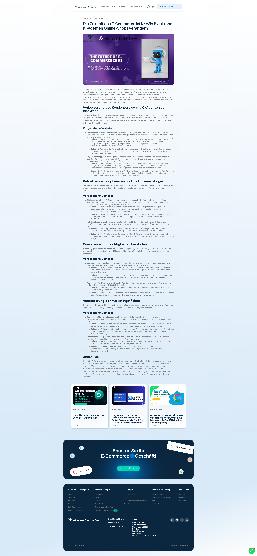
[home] (85, 7)
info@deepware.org (115, 527)
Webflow (98, 497)
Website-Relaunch (102, 504)
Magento (71, 501)
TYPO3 (97, 501)
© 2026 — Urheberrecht (77, 545)
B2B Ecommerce (74, 507)
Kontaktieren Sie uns (116, 519)
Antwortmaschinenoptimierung (135, 501)
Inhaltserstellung (158, 494)
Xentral (71, 504)
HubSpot (155, 504)
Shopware (72, 497)
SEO (154, 501)
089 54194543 (113, 523)
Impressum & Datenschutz (179, 545)
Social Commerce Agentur (162, 497)
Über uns (181, 497)
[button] (107, 7)
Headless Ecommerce (76, 510)
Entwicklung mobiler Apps (104, 507)
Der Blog (181, 494)
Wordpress (99, 494)
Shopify (71, 494)
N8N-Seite (127, 504)
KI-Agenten (127, 497)
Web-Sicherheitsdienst (103, 510)
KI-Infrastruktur (129, 494)
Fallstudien (122, 7)
